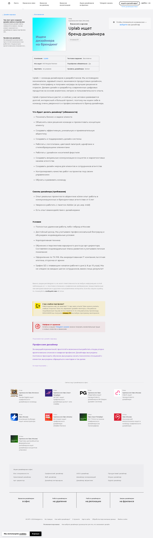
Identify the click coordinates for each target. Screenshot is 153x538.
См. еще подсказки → (40, 365)
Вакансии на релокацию (65, 4)
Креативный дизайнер (22, 477)
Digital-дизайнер (114, 480)
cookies (22, 534)
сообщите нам (51, 291)
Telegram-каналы (106, 3)
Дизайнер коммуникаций (86, 477)
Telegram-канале (62, 327)
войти (144, 3)
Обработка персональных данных (104, 519)
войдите (123, 25)
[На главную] (9, 4)
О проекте (76, 519)
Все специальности (21, 473)
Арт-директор (19, 480)
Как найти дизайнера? (62, 519)
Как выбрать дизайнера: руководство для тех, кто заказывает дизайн (86, 524)
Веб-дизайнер (50, 477)
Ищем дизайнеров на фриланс (87, 4)
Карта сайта (86, 519)
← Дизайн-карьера (9, 14)
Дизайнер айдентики (84, 480)
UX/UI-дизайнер (82, 473)
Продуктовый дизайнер (117, 473)
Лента (16, 3)
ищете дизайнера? (129, 3)
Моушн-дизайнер (114, 477)
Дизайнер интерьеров (54, 480)
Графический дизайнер (54, 473)
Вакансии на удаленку (44, 4)
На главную (49, 519)
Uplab (46, 58)
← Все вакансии (38, 14)
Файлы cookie (122, 519)
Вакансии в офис (29, 3)
